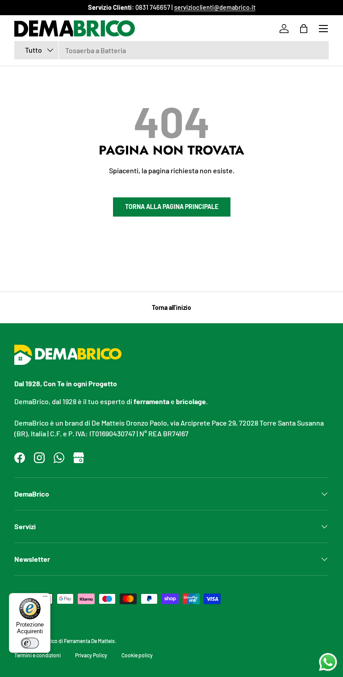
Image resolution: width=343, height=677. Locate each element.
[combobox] (171, 50)
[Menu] (45, 598)
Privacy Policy (91, 655)
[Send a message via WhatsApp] (328, 662)
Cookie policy (137, 655)
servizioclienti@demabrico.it (214, 7)
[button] (304, 28)
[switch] (30, 643)
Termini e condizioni (37, 655)
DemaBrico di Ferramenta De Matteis (74, 641)
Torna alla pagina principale (171, 206)
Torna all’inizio (171, 307)
